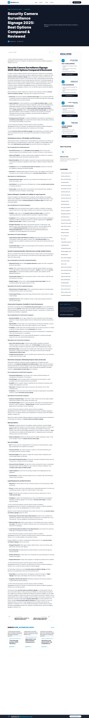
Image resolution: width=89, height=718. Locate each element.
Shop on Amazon (74, 716)
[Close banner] (88, 715)
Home (36, 2)
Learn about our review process (66, 314)
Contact (51, 2)
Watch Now (69, 136)
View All (52, 627)
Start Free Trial (69, 74)
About (46, 2)
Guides (40, 2)
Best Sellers (77, 2)
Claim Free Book (69, 95)
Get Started (69, 115)
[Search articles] (70, 2)
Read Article (11, 646)
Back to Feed (12, 52)
